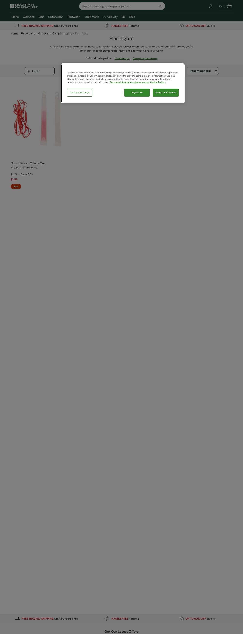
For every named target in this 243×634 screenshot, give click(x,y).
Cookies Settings (79, 92)
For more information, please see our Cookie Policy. (137, 82)
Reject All (137, 92)
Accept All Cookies (166, 92)
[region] (123, 83)
